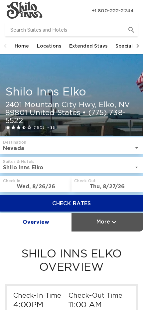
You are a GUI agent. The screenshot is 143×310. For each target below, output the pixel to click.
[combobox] (71, 30)
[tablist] (71, 46)
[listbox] (71, 148)
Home (22, 46)
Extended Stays (88, 46)
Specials (125, 46)
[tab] (22, 46)
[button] (5, 46)
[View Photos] (71, 95)
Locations (49, 46)
